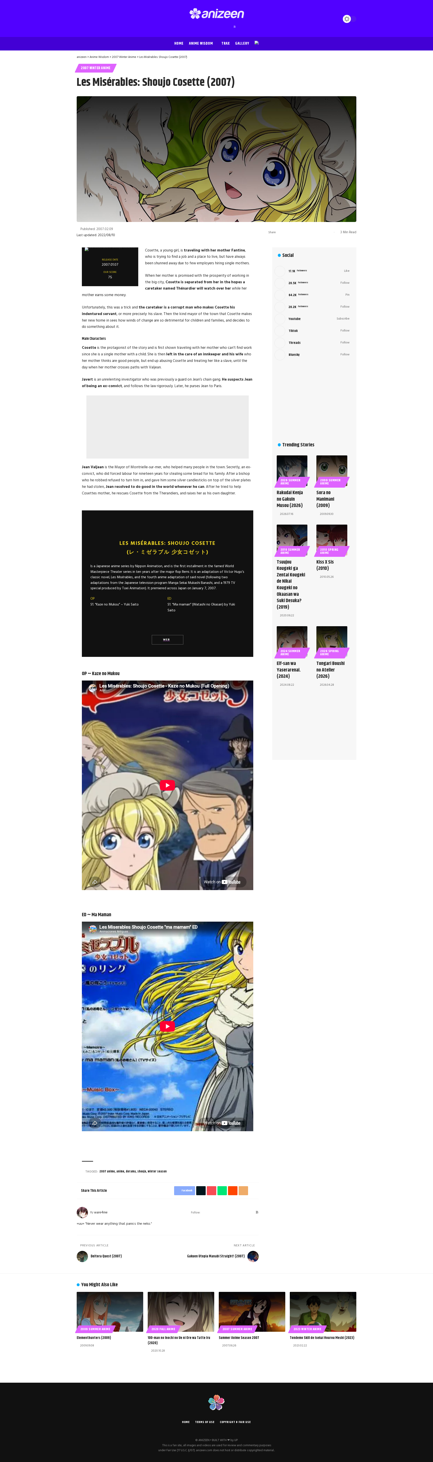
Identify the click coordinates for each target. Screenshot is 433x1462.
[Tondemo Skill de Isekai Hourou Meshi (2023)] (323, 1312)
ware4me (101, 1212)
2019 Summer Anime (290, 551)
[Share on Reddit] (308, 232)
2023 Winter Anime (308, 1329)
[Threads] (225, 26)
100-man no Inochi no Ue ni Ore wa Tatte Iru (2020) (179, 1340)
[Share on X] (287, 232)
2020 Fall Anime (163, 1329)
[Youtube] (312, 319)
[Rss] (235, 26)
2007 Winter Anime (96, 68)
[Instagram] (212, 26)
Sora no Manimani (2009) (325, 499)
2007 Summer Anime (237, 1329)
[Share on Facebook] (280, 232)
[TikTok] (221, 26)
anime (120, 1171)
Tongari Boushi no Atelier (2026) (330, 670)
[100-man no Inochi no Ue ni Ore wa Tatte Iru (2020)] (181, 1312)
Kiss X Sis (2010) (325, 565)
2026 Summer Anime (291, 482)
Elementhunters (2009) (94, 1338)
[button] (81, 19)
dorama (131, 1171)
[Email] (315, 232)
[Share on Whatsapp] (301, 232)
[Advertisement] (167, 427)
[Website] (204, 1212)
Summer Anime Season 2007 (239, 1338)
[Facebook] (198, 26)
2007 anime (107, 1171)
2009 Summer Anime (330, 482)
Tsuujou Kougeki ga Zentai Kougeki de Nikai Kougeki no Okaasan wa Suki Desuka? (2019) (291, 584)
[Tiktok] (312, 331)
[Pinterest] (216, 26)
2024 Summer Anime (291, 653)
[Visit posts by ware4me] (82, 1212)
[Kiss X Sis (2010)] (331, 540)
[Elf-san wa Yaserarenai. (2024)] (292, 641)
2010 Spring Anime (329, 551)
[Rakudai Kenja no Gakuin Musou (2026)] (292, 470)
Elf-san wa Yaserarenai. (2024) (289, 670)
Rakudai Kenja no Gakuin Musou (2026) (290, 499)
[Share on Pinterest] (294, 232)
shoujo (141, 1171)
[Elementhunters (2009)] (110, 1312)
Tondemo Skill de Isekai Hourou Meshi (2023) (322, 1338)
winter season (157, 1171)
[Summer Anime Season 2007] (252, 1312)
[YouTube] (207, 26)
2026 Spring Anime (329, 653)
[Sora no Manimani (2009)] (331, 470)
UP (236, 1440)
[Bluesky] (230, 26)
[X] (203, 26)
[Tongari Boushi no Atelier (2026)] (331, 641)
